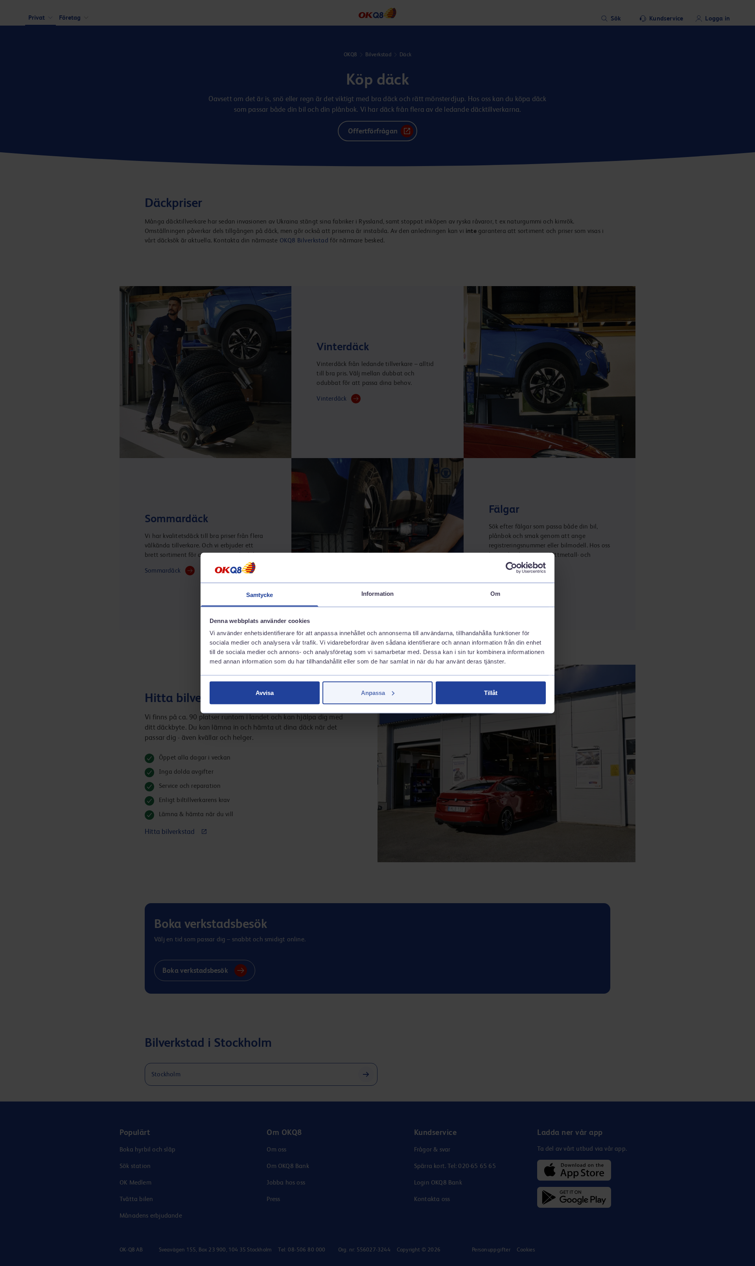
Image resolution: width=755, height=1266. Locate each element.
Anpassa (373, 692)
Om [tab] (495, 593)
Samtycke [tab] (259, 594)
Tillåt (490, 692)
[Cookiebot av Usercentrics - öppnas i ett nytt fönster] (511, 567)
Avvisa (265, 692)
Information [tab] (377, 593)
